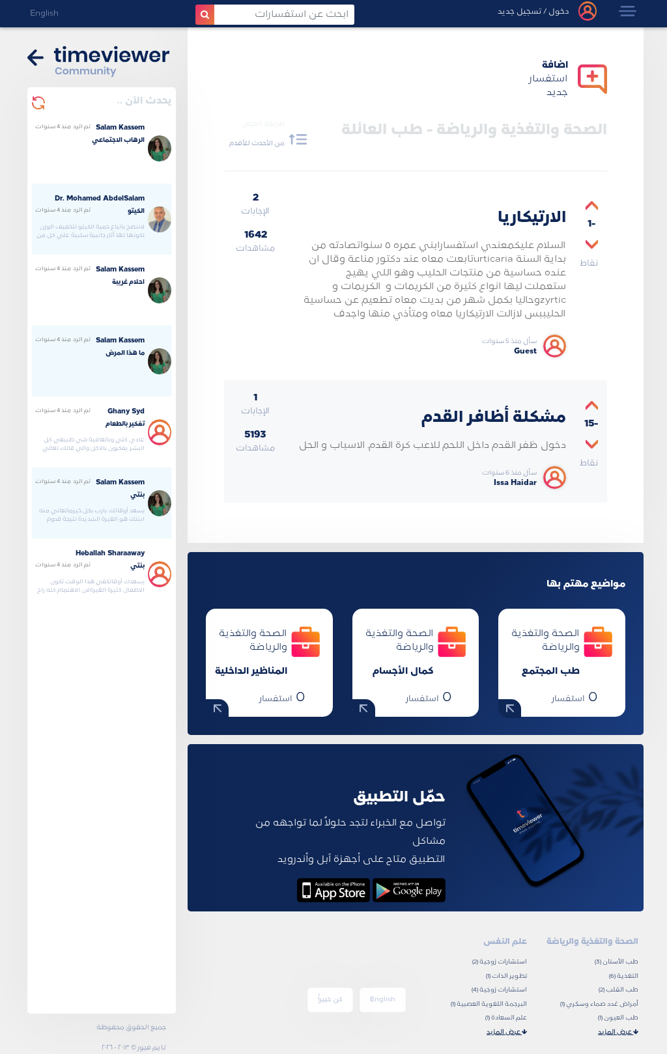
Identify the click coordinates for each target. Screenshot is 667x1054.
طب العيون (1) (618, 1018)
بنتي (137, 495)
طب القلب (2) (618, 990)
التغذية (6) (623, 976)
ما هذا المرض (125, 353)
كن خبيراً (330, 999)
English (44, 14)
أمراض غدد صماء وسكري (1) (599, 1004)
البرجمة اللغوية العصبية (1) (489, 1004)
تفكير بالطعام (125, 424)
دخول (557, 12)
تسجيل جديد (519, 12)
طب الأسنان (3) (616, 962)
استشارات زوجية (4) (499, 990)
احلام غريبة (128, 282)
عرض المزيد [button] (615, 1032)
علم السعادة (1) (506, 1018)
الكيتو (136, 211)
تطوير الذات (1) (506, 976)
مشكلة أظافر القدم (493, 418)
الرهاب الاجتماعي (118, 140)
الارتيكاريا (532, 218)
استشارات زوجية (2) (499, 962)
